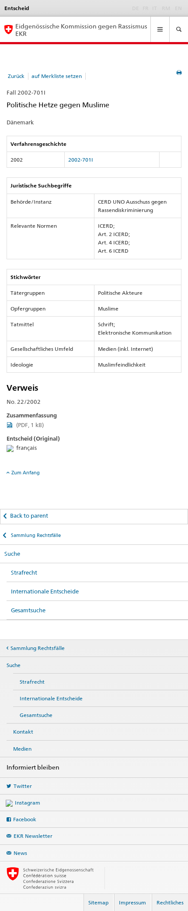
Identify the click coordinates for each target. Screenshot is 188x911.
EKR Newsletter (33, 836)
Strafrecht (24, 572)
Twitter (23, 786)
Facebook (24, 819)
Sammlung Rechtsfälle (35, 535)
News (20, 853)
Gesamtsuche (28, 610)
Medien (22, 748)
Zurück (16, 76)
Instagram (27, 802)
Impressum (132, 902)
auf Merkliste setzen (56, 76)
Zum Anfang (25, 473)
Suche (12, 553)
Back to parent (29, 515)
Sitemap (98, 902)
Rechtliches (170, 902)
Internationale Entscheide (45, 591)
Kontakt (23, 731)
